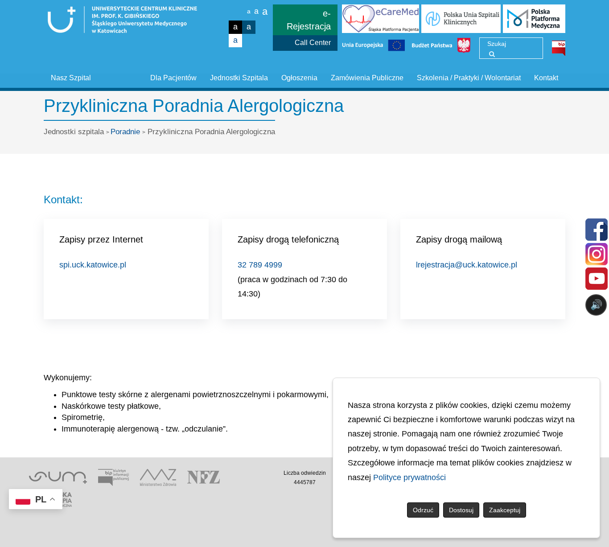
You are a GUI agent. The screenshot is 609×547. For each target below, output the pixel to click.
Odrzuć (423, 510)
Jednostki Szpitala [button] (239, 78)
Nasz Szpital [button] (71, 78)
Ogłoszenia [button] (299, 78)
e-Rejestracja (309, 19)
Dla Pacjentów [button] (173, 78)
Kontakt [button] (546, 78)
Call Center (313, 42)
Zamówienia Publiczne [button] (367, 78)
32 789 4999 (260, 264)
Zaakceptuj (504, 510)
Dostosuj (461, 510)
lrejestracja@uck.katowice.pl (466, 264)
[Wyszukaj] (492, 54)
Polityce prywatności (409, 477)
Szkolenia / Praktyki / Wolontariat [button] (469, 78)
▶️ (340, 340)
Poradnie (125, 131)
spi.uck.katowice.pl (92, 264)
